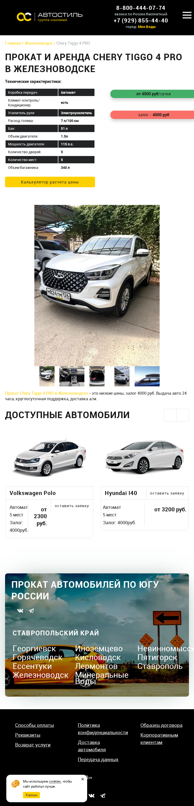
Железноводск (41, 674)
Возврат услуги (33, 744)
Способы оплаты (34, 725)
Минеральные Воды (102, 677)
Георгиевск (34, 648)
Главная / (15, 43)
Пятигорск (157, 657)
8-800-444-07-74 (140, 8)
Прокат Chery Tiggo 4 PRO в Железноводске (46, 393)
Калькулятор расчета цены (50, 182)
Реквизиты (27, 735)
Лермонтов (96, 665)
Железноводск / (40, 43)
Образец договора (161, 725)
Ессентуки (32, 665)
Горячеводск (38, 657)
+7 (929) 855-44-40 (141, 20)
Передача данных (98, 759)
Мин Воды (147, 26)
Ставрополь (160, 665)
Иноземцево (99, 648)
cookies (55, 781)
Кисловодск (98, 657)
